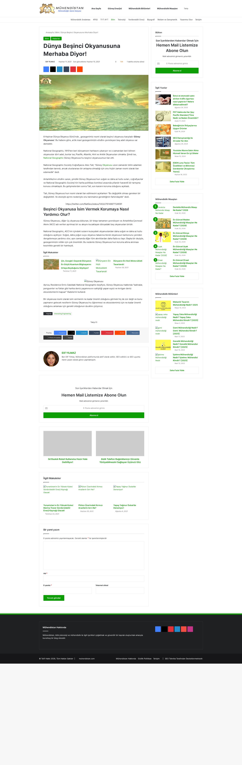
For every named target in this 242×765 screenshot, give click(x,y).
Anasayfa (49, 32)
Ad (45, 573)
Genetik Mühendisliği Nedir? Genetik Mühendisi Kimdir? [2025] (185, 344)
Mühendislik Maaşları (167, 8)
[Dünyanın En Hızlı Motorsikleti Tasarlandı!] (103, 266)
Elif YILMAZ (50, 62)
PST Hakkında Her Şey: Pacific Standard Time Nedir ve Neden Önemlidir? (185, 115)
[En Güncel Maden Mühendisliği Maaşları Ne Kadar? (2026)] (163, 223)
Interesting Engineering (62, 314)
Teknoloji (121, 19)
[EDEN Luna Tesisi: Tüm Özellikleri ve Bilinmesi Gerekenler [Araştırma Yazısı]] (163, 166)
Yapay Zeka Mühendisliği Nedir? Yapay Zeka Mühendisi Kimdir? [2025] (185, 317)
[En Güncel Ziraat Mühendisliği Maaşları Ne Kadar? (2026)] (163, 265)
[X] (47, 643)
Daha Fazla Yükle (177, 181)
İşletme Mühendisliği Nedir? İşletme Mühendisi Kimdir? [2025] (185, 357)
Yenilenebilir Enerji (136, 19)
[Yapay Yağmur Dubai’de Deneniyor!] (128, 493)
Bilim (113, 19)
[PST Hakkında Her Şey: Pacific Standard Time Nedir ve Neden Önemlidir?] (163, 116)
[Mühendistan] (61, 8)
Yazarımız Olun (186, 19)
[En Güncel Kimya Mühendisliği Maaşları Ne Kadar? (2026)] (163, 237)
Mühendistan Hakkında (126, 658)
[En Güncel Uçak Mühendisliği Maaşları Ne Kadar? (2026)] (163, 251)
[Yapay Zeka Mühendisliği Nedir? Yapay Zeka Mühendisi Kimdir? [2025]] (163, 318)
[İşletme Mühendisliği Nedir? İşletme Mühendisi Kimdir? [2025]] (163, 358)
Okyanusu (108, 165)
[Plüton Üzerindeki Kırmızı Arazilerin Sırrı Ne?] (93, 493)
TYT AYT (104, 19)
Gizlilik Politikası (145, 658)
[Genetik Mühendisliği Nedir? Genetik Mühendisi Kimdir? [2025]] (163, 345)
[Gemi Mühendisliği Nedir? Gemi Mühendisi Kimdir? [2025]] (163, 331)
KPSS (95, 19)
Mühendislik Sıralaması (80, 19)
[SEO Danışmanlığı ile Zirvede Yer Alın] (163, 142)
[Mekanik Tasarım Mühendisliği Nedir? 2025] (163, 306)
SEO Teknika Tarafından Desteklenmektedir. (184, 658)
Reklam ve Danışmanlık (167, 19)
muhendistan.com (87, 658)
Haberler (56, 38)
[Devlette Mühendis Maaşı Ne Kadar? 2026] (163, 211)
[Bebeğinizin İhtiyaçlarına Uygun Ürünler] (163, 129)
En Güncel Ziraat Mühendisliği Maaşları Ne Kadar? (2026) (185, 263)
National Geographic (53, 158)
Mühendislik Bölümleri (139, 8)
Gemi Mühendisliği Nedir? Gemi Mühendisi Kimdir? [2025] (185, 331)
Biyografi (151, 19)
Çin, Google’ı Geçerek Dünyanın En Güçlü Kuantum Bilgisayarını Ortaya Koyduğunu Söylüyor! (76, 264)
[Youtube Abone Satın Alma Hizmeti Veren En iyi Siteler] (163, 154)
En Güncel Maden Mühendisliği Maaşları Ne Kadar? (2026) (185, 222)
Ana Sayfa (96, 8)
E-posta (47, 585)
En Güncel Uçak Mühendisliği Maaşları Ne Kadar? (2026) (185, 249)
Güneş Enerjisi (114, 8)
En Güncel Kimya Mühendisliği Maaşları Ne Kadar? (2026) (185, 236)
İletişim (199, 19)
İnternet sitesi (102, 585)
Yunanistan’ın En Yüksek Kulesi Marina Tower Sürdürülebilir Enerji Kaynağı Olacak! (58, 508)
